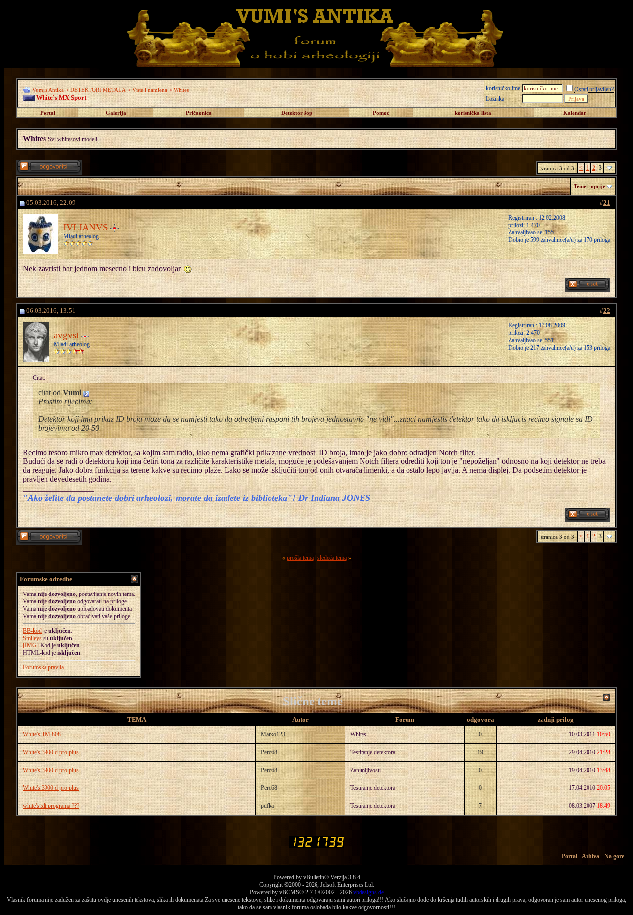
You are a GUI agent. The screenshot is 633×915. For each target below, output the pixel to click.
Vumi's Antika (48, 89)
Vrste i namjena (149, 89)
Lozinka (495, 98)
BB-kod (32, 630)
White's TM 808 (42, 734)
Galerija (116, 113)
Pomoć (381, 113)
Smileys (32, 638)
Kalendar (574, 113)
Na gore (614, 856)
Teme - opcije (589, 186)
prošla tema (300, 557)
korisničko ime (503, 88)
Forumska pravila (43, 667)
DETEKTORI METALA (98, 89)
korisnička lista (473, 113)
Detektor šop (296, 113)
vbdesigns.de (368, 892)
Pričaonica (199, 113)
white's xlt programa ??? (51, 805)
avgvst (66, 335)
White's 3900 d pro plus (51, 752)
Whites (181, 89)
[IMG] (31, 645)
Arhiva (590, 856)
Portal (47, 113)
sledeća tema (332, 557)
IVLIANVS (85, 227)
